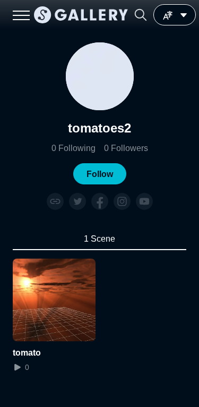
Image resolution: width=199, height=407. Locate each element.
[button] (140, 14)
